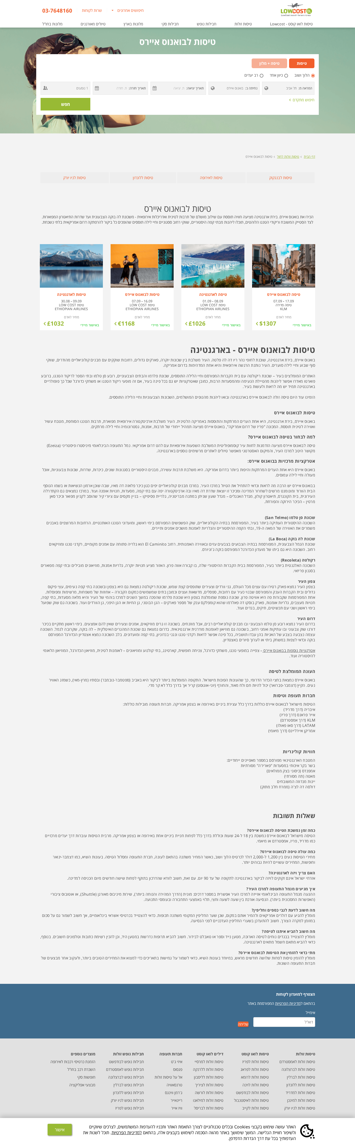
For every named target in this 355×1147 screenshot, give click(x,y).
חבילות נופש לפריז (129, 1108)
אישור (59, 1129)
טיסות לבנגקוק (280, 177)
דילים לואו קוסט (210, 1054)
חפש (65, 104)
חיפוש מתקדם (301, 99)
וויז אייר (176, 1108)
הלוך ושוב (302, 75)
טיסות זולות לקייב (255, 1108)
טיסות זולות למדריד (300, 1092)
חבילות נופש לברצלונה (126, 1077)
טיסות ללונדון (143, 177)
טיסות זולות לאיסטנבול (251, 1100)
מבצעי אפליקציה (82, 1085)
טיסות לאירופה (211, 177)
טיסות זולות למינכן (301, 1100)
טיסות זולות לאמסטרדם (297, 1061)
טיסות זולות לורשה (209, 1092)
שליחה (243, 1024)
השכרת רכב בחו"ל (81, 1069)
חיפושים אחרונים (130, 10)
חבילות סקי (170, 24)
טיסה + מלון (269, 63)
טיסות (302, 63)
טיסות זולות (243, 24)
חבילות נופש (206, 24)
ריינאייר (176, 1100)
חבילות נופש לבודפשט (126, 1061)
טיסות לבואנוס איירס (259, 156)
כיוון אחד (277, 75)
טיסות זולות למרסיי (209, 1061)
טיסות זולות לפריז (255, 1061)
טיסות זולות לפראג (255, 1069)
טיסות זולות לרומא (255, 1077)
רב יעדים (251, 75)
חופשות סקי (86, 1077)
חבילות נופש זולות (128, 1054)
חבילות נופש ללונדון (128, 1092)
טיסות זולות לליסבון (208, 1077)
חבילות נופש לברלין (129, 1085)
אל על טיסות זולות (168, 1077)
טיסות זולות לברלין (301, 1077)
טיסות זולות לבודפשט (252, 1092)
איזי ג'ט (176, 1061)
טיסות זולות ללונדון (300, 1085)
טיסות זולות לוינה (255, 1085)
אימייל (310, 1012)
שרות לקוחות (92, 10)
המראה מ (305, 88)
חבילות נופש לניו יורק (127, 1100)
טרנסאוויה (174, 1085)
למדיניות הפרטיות (127, 1132)
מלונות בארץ (133, 24)
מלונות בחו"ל (52, 24)
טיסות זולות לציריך (209, 1085)
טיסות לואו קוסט (255, 1054)
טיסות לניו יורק (74, 177)
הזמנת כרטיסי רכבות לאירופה (72, 1061)
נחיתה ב (251, 88)
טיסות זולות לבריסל (208, 1108)
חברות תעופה (170, 1054)
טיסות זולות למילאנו (208, 1100)
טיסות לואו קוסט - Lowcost (291, 24)
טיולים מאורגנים (93, 24)
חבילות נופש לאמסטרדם (125, 1069)
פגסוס (177, 1069)
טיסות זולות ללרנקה (208, 1069)
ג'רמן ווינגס (173, 1092)
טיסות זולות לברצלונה (298, 1069)
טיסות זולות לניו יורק (299, 1108)
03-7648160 (57, 10)
